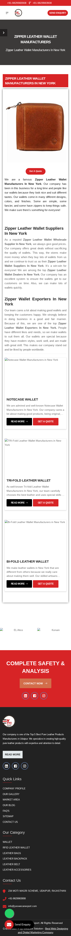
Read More (12, 754)
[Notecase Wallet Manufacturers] (31, 359)
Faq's (6, 811)
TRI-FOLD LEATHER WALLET (29, 480)
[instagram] (43, 695)
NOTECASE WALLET (22, 399)
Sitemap (8, 816)
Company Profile (14, 788)
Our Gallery (11, 794)
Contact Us (10, 822)
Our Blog (9, 805)
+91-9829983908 (42, 2)
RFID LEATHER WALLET (16, 847)
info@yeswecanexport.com (22, 906)
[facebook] (34, 695)
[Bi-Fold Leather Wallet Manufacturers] (35, 521)
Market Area (11, 799)
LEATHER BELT (11, 864)
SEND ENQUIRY (57, 13)
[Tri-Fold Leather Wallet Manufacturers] (35, 442)
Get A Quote (35, 171)
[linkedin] (25, 695)
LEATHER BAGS (12, 853)
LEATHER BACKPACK (15, 859)
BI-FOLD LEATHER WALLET (28, 561)
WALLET (7, 842)
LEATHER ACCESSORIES (17, 870)
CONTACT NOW (33, 683)
